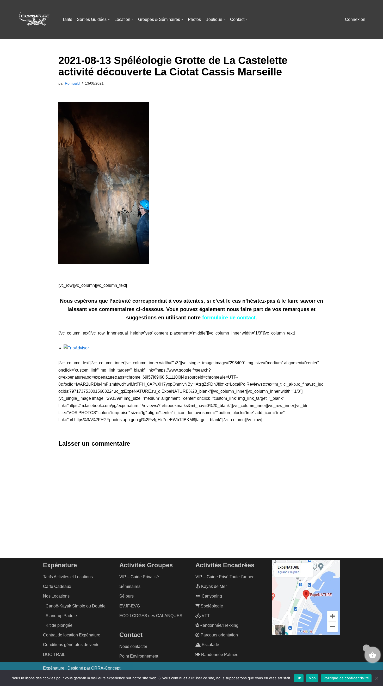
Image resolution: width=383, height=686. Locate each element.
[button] (109, 19)
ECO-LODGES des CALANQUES (150, 615)
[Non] (376, 678)
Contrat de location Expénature (71, 635)
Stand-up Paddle (61, 615)
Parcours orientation (219, 635)
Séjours (126, 596)
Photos (194, 19)
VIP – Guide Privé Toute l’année (225, 577)
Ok (298, 678)
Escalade (210, 644)
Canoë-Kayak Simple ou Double (76, 606)
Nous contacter (133, 646)
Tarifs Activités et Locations (68, 577)
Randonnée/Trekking (218, 625)
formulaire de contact (229, 317)
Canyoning (211, 596)
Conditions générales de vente (71, 644)
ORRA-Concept (105, 668)
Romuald (72, 83)
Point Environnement (138, 656)
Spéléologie (211, 606)
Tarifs (67, 19)
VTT (205, 615)
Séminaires (129, 586)
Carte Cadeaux (57, 586)
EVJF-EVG (129, 606)
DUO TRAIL (54, 654)
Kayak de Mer (213, 586)
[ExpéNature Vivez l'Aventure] (34, 19)
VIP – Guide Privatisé (139, 577)
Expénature (53, 668)
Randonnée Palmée (219, 654)
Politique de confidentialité (346, 678)
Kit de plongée (59, 625)
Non (312, 678)
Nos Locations (56, 596)
